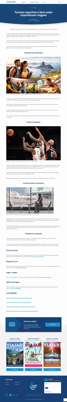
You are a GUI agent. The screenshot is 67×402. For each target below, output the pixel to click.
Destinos (24, 2)
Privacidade (17, 384)
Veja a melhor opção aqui (21, 267)
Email (46, 383)
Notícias (34, 7)
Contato (7, 382)
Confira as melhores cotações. (45, 277)
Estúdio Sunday (33, 399)
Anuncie (7, 384)
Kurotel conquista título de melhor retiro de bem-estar (18, 302)
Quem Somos (17, 382)
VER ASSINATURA (52, 324)
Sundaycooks (40, 399)
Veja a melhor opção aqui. (38, 256)
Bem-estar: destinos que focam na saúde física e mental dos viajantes (22, 311)
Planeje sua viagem (34, 2)
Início (32, 7)
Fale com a (15, 288)
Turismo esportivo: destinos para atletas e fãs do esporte (19, 298)
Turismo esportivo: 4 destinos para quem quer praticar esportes (20, 306)
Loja (44, 2)
